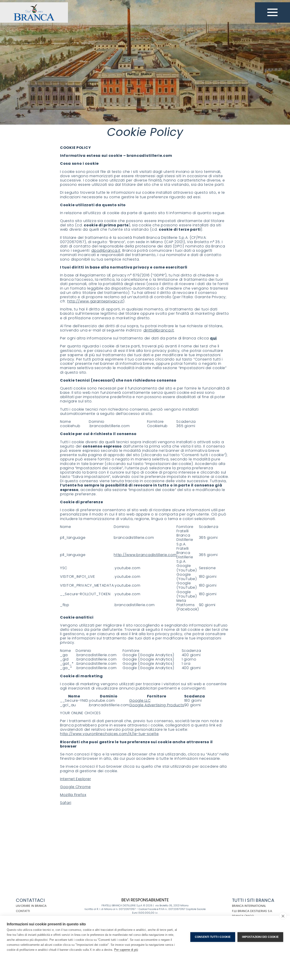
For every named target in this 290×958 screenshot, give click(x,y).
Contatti (23, 911)
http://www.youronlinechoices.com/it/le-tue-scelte (109, 733)
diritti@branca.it (158, 330)
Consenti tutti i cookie (213, 937)
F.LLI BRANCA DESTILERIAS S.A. (252, 911)
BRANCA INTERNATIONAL (249, 906)
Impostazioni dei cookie (260, 937)
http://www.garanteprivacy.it (95, 301)
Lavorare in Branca (31, 906)
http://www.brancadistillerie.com (145, 554)
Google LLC (139, 700)
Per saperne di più (126, 949)
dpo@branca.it (105, 250)
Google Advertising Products (156, 705)
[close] (283, 916)
